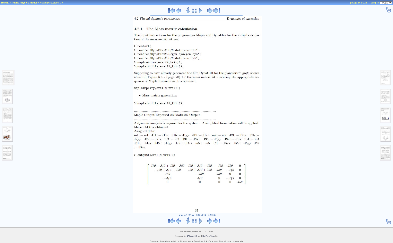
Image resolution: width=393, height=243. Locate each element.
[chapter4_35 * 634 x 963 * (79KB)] (7, 141)
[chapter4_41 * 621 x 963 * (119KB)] (385, 141)
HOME (5, 2)
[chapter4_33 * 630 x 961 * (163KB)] (7, 103)
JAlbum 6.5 (192, 236)
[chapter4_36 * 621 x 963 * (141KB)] (7, 160)
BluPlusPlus (208, 236)
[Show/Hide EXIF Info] (188, 12)
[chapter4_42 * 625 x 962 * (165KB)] (385, 160)
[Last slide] (216, 12)
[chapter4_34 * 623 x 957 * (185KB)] (7, 122)
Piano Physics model (24, 2)
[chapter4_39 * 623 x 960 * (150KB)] (385, 103)
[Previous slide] (178, 12)
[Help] (388, 12)
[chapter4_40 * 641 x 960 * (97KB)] (385, 122)
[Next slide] (210, 12)
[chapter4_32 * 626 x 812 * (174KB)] (8, 84)
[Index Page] (194, 12)
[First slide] (171, 12)
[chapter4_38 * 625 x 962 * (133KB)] (385, 84)
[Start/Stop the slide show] (200, 12)
